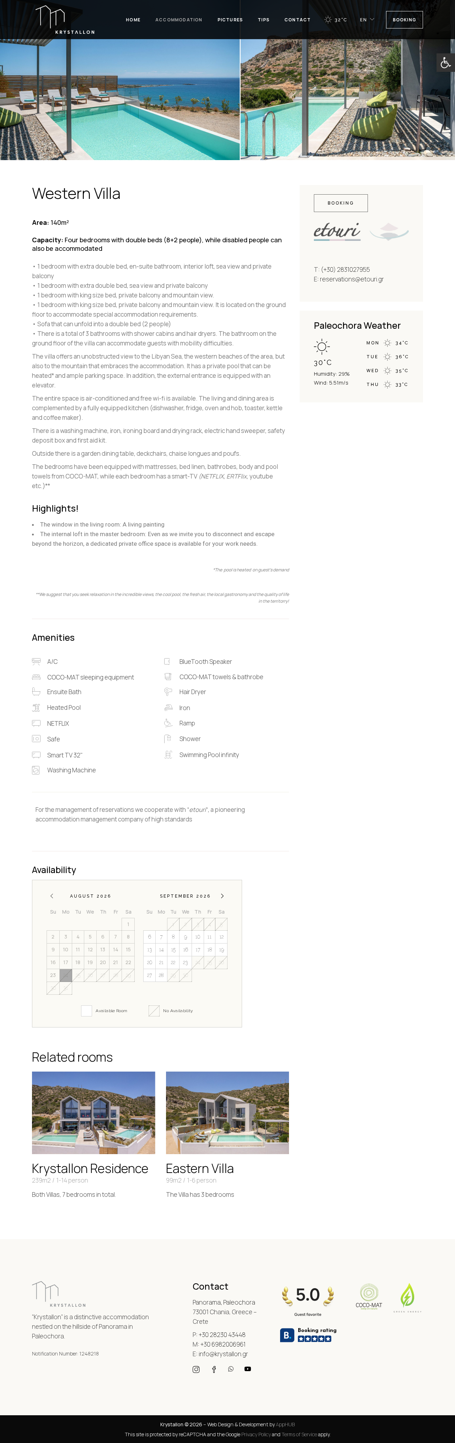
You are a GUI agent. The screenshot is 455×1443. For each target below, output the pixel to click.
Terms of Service (299, 1434)
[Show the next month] (222, 896)
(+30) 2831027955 (345, 269)
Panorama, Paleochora (224, 1302)
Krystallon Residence (90, 1168)
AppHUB (285, 1424)
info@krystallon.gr (223, 1354)
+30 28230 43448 (222, 1335)
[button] (446, 62)
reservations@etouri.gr (352, 279)
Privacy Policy (256, 1434)
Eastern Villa (200, 1168)
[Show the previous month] (52, 896)
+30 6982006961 (223, 1344)
